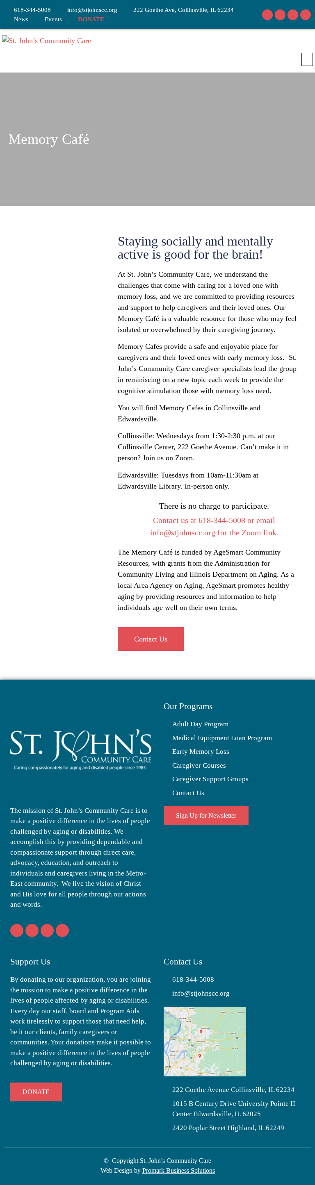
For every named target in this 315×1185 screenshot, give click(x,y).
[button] (307, 59)
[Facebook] (267, 14)
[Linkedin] (293, 14)
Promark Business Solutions (178, 1170)
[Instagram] (280, 14)
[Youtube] (305, 14)
